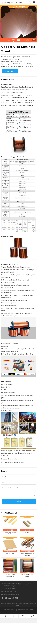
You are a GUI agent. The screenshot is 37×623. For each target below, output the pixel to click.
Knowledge (19, 603)
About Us (3, 603)
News (13, 603)
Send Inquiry (9, 71)
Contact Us (26, 603)
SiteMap (18, 606)
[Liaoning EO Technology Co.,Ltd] (7, 2)
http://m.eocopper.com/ (11, 595)
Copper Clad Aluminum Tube (14, 462)
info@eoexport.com (10, 592)
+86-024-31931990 (10, 589)
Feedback (33, 603)
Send (19, 501)
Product (9, 603)
